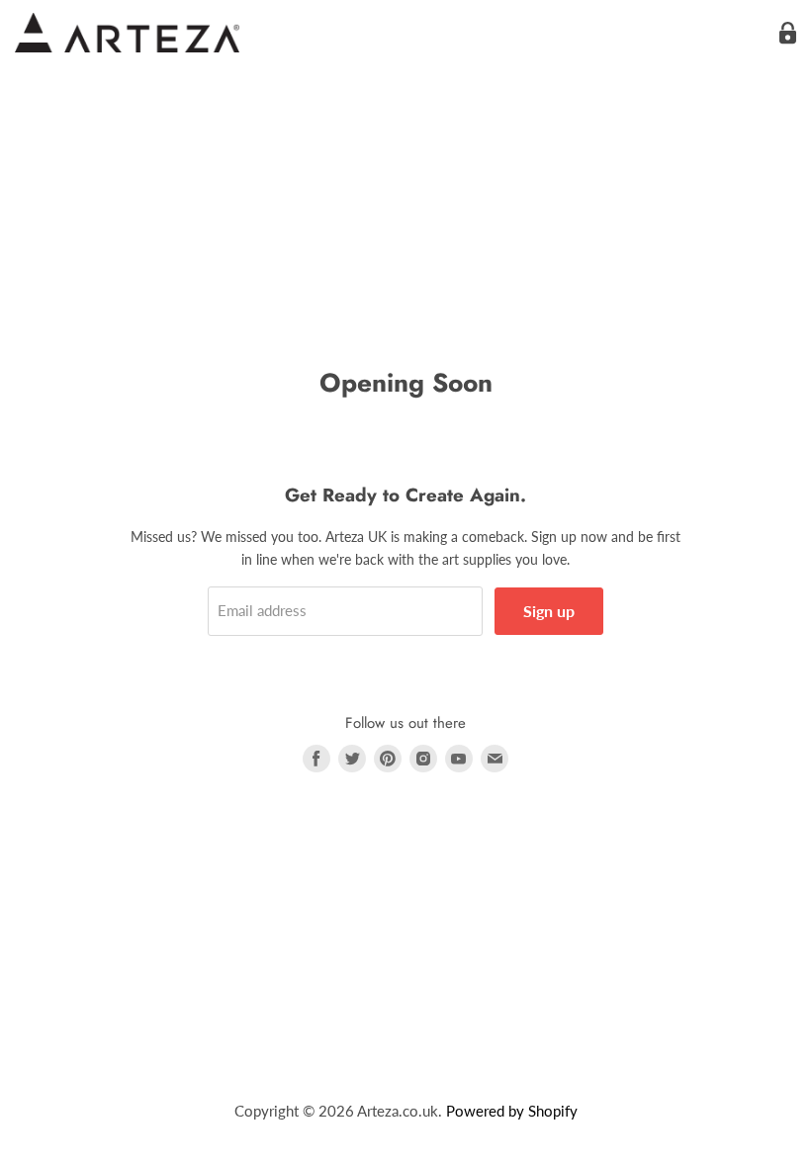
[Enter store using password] (787, 33)
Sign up (549, 610)
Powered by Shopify (512, 1111)
